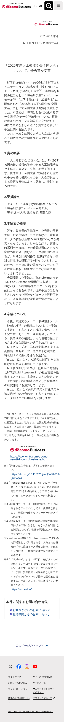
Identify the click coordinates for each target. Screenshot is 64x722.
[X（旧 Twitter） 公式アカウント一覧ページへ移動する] (10, 666)
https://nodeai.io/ (21, 589)
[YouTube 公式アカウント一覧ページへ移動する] (35, 666)
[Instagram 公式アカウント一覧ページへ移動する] (27, 666)
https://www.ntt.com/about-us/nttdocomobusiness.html (29, 457)
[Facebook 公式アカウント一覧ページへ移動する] (18, 666)
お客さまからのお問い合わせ (31, 610)
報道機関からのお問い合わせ (31, 614)
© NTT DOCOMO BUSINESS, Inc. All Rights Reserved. (30, 711)
